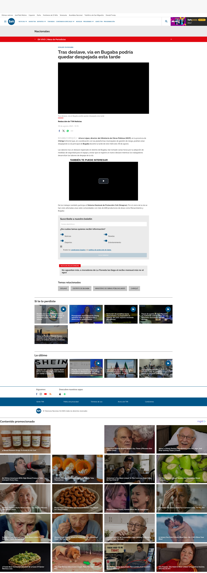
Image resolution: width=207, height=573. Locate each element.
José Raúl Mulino (21, 15)
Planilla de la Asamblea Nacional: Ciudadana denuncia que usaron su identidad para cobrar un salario (85, 372)
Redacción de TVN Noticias (70, 121)
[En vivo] (189, 19)
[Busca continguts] (166, 21)
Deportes (40, 21)
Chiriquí (134, 288)
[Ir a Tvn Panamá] (11, 21)
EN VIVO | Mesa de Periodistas (52, 39)
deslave (63, 288)
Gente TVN (99, 21)
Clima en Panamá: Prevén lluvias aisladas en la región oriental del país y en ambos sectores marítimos (51, 338)
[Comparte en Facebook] (59, 131)
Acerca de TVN (123, 402)
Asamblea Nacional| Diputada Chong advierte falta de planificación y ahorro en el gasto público (155, 372)
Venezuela (63, 15)
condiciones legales (78, 250)
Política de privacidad (71, 402)
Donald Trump (111, 15)
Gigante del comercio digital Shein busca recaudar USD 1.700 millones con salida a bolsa (50, 372)
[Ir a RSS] (51, 394)
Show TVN (32, 21)
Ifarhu (39, 15)
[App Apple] (60, 394)
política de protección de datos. (100, 250)
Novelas (79, 21)
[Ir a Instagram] (41, 394)
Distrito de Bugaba (81, 288)
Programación (109, 21)
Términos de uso (96, 402)
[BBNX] (38, 410)
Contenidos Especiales (64, 21)
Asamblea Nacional (75, 15)
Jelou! (190, 23)
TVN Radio (51, 21)
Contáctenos (149, 402)
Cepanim (32, 15)
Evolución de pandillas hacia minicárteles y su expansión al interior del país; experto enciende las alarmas (120, 316)
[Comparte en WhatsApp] (68, 131)
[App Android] (65, 394)
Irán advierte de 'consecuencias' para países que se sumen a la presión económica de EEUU (119, 372)
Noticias (22, 21)
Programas (87, 21)
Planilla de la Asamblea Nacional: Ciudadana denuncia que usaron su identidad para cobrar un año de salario (50, 316)
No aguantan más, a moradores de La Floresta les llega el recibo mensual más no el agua (103, 271)
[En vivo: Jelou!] (178, 21)
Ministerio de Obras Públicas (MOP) (110, 288)
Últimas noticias (7, 15)
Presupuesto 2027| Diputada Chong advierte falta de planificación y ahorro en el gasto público (85, 317)
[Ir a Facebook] (37, 394)
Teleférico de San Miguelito (94, 15)
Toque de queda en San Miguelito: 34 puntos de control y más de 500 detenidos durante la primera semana (154, 316)
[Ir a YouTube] (46, 394)
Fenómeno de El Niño (50, 15)
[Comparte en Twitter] (63, 131)
